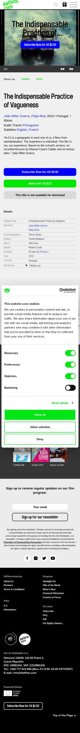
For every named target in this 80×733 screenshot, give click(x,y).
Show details (60, 403)
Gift (45, 619)
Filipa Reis (38, 116)
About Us (9, 581)
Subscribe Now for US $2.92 (40, 44)
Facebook (26, 79)
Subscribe (48, 611)
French (34, 129)
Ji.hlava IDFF (38, 465)
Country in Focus (52, 597)
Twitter (39, 79)
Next (71, 69)
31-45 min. (42, 251)
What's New (49, 589)
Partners (8, 585)
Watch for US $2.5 (40, 183)
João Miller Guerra (17, 116)
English (22, 129)
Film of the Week (51, 585)
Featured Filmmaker (53, 593)
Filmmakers (10, 609)
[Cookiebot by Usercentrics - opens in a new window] (59, 290)
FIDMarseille (19, 465)
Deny (40, 439)
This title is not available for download (40, 195)
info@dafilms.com (24, 672)
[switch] (70, 365)
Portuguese (31, 125)
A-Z (5, 605)
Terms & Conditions (14, 589)
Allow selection (40, 427)
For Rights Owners (53, 623)
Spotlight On (49, 581)
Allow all (40, 414)
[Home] (11, 4)
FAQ (45, 615)
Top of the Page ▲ (64, 715)
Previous (62, 69)
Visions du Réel (57, 465)
